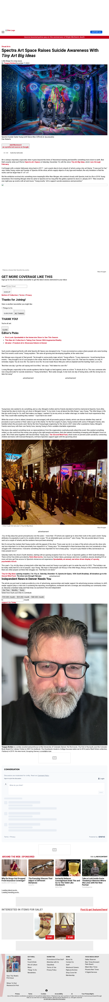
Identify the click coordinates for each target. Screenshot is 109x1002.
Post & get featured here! (94, 909)
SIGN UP (7, 292)
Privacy (29, 295)
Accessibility (59, 994)
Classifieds (50, 965)
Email (4, 286)
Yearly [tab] (22, 590)
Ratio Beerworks (36, 557)
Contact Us (70, 962)
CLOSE (5, 330)
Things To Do (32, 970)
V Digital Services (91, 972)
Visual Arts (6, 47)
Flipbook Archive (71, 970)
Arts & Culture (32, 965)
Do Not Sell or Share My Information (54, 999)
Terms (21, 295)
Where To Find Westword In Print (13, 984)
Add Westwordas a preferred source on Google (15, 146)
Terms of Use (51, 967)
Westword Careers (72, 967)
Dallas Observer (90, 959)
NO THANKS (19, 313)
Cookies (43, 994)
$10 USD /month (8, 597)
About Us (69, 959)
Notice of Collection (10, 295)
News (29, 959)
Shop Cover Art (71, 972)
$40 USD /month (37, 597)
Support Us (96, 32)
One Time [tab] (6, 590)
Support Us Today (9, 602)
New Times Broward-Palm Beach (92, 963)
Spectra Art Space (32, 162)
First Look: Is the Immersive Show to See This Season (31, 337)
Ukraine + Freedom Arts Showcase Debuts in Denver (26, 343)
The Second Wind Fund (58, 435)
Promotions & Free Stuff (55, 959)
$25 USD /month (23, 597)
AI (72, 994)
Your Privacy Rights (88, 994)
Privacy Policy (51, 970)
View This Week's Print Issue (12, 977)
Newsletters (32, 972)
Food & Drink (32, 962)
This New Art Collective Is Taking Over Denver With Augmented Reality (33, 340)
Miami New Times (91, 967)
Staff (68, 965)
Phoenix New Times (92, 969)
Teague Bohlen (10, 63)
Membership (70, 975)
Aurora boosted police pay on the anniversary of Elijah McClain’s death (54, 37)
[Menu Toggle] (3, 32)
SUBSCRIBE (8, 313)
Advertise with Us (53, 962)
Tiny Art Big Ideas (78, 162)
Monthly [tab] (15, 590)
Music (30, 967)
